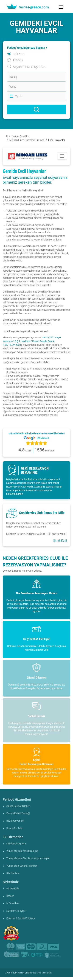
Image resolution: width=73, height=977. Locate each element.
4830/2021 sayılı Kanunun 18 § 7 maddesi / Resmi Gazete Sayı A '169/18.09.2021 (32, 341)
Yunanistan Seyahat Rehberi (21, 865)
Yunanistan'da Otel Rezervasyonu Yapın (28, 858)
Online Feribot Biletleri (18, 806)
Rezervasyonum (15, 820)
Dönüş (18, 60)
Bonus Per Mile (14, 828)
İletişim (10, 896)
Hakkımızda (12, 888)
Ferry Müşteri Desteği (18, 813)
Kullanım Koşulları (16, 910)
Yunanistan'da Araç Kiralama (22, 851)
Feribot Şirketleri (20, 136)
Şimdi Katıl (60, 540)
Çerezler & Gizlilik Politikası (20, 918)
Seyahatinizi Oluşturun (29, 67)
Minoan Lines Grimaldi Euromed (26, 140)
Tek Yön (19, 54)
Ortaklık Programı (16, 843)
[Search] (36, 109)
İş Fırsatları (12, 903)
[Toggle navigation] (60, 7)
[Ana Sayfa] (6, 136)
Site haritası (12, 873)
